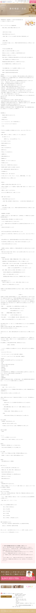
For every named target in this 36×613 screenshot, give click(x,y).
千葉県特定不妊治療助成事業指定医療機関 (24, 605)
